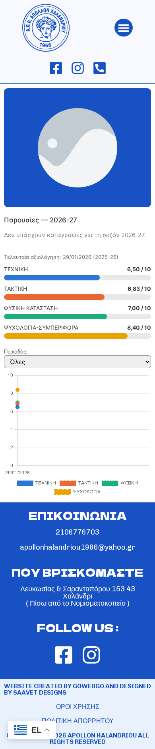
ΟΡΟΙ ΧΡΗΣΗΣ (77, 706)
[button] (123, 28)
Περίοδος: (16, 351)
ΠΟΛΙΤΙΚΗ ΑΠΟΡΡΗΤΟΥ (78, 721)
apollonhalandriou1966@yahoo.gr (77, 547)
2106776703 (77, 532)
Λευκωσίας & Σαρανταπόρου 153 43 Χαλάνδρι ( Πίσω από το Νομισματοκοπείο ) (77, 596)
